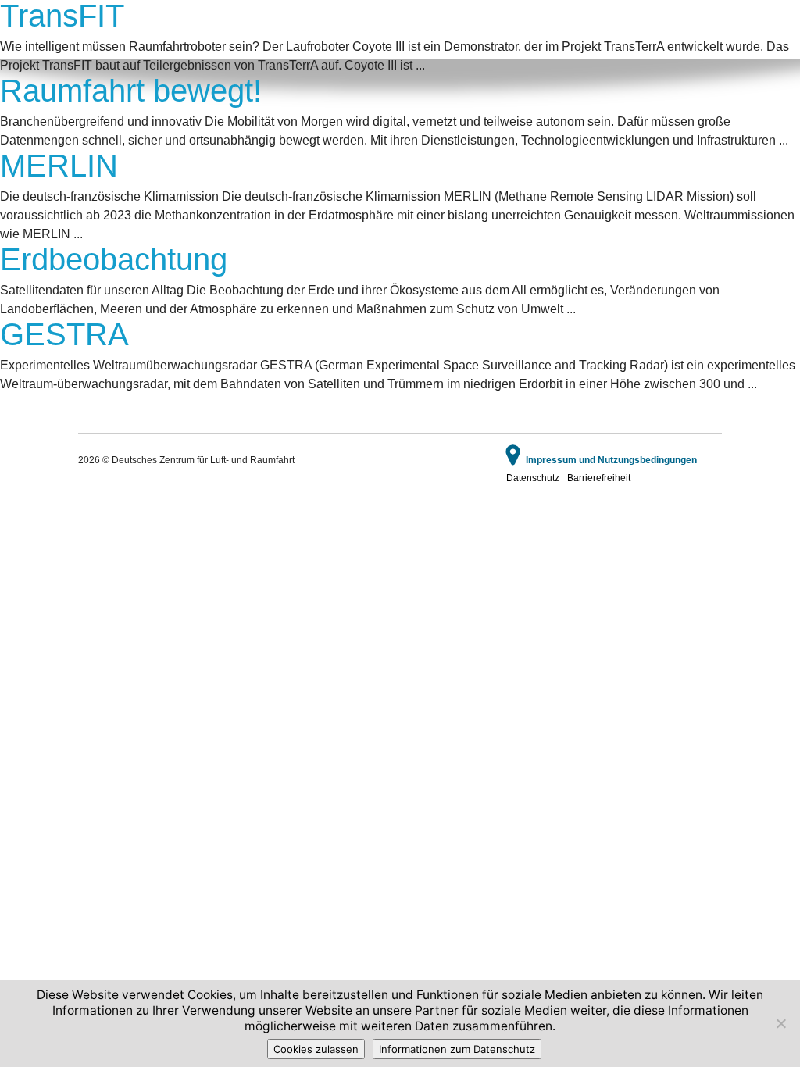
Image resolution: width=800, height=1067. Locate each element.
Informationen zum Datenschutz (457, 1049)
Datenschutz (532, 478)
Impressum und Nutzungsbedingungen (611, 460)
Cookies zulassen (316, 1049)
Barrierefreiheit (598, 478)
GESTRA (64, 334)
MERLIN (59, 165)
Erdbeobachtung (113, 259)
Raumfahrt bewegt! (131, 90)
